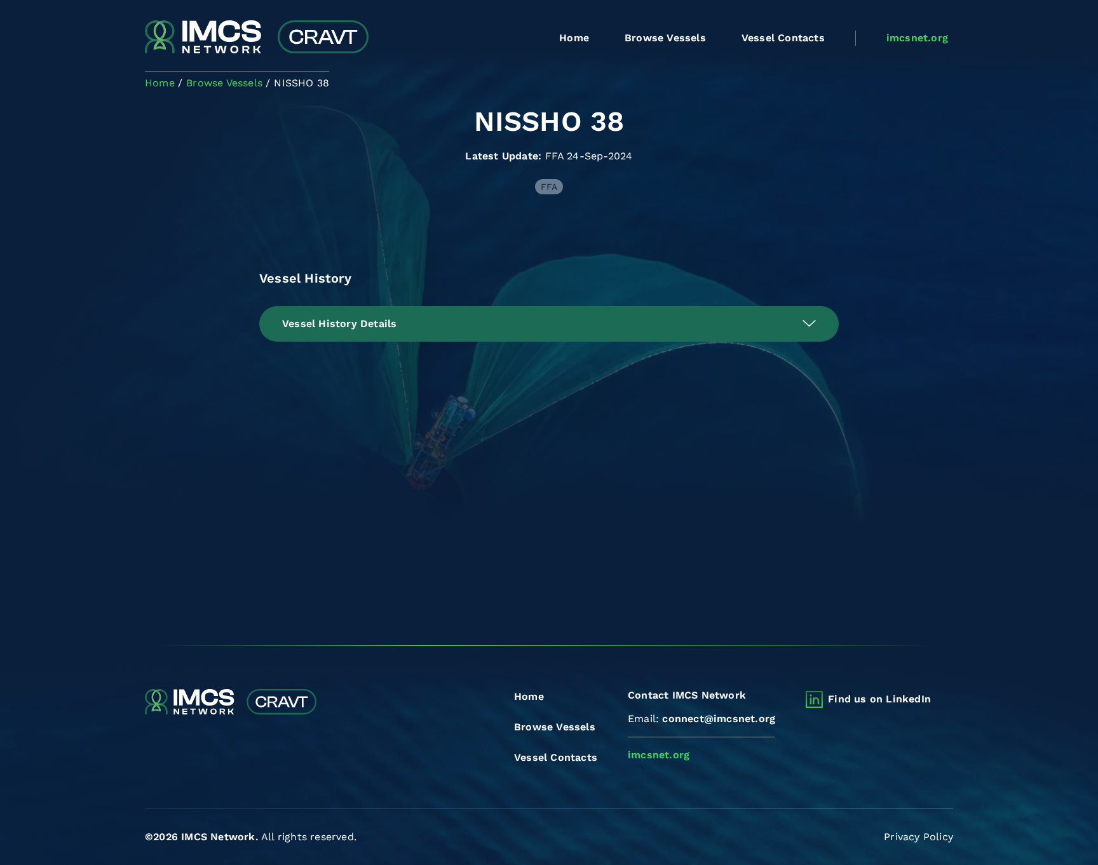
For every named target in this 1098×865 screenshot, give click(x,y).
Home (574, 38)
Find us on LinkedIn (879, 699)
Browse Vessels (665, 38)
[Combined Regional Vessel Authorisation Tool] (257, 38)
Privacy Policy (918, 837)
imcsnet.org (917, 38)
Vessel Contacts (783, 38)
